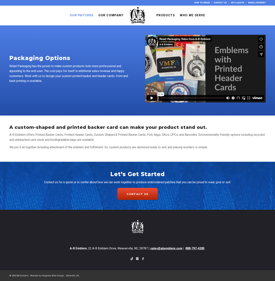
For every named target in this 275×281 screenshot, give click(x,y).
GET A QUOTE (237, 2)
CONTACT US (220, 2)
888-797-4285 (194, 248)
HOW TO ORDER (202, 2)
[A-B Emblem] (137, 15)
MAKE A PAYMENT (257, 2)
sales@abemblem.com (166, 248)
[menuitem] (202, 3)
